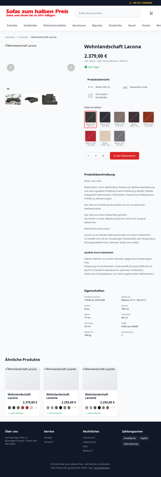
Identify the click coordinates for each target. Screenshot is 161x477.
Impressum (89, 437)
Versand (48, 441)
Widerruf (87, 450)
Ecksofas (12, 25)
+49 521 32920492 (142, 2)
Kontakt (48, 437)
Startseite (10, 37)
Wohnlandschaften (54, 25)
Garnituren (79, 25)
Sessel (132, 25)
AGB (85, 446)
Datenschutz (89, 441)
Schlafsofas (30, 25)
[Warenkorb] (151, 13)
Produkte (23, 37)
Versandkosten (101, 467)
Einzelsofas (115, 25)
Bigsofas (97, 25)
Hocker (146, 25)
